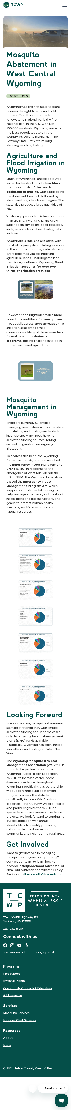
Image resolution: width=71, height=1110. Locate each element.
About (8, 1038)
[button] (64, 5)
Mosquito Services (16, 1013)
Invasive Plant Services (19, 1020)
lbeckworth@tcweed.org (42, 874)
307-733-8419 (13, 929)
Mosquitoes (18, 96)
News (7, 1045)
